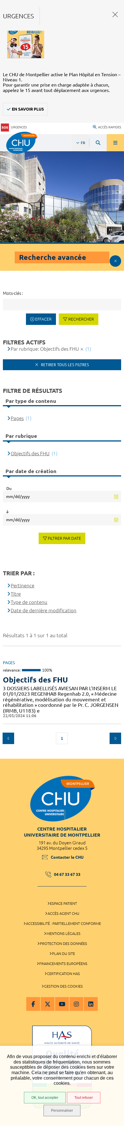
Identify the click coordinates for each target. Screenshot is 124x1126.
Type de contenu (29, 602)
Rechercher (81, 319)
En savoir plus (28, 109)
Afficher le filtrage (115, 261)
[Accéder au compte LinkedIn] (91, 1004)
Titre (16, 594)
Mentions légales (63, 933)
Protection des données (63, 943)
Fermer (115, 14)
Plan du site (63, 954)
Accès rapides (109, 127)
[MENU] (115, 142)
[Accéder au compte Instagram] (76, 1004)
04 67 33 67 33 (67, 874)
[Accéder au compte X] (48, 1004)
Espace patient (63, 903)
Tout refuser (83, 1098)
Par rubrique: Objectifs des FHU (45, 349)
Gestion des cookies (63, 986)
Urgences (19, 127)
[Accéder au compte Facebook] (33, 1004)
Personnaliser (62, 1111)
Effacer (43, 319)
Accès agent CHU (63, 913)
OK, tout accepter (44, 1098)
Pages (17, 418)
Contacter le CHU (67, 857)
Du (9, 488)
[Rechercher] (98, 142)
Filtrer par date (64, 538)
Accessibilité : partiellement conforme (63, 923)
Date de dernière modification (43, 610)
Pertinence (22, 585)
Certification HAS (63, 974)
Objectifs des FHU (35, 680)
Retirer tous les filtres (64, 364)
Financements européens (63, 964)
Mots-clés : (13, 293)
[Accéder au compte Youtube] (62, 1004)
